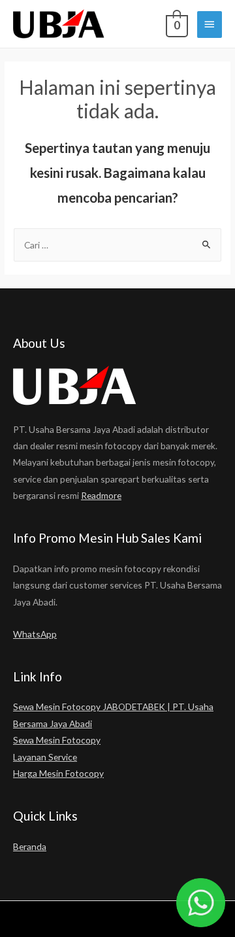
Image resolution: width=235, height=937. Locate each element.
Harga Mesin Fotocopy (58, 773)
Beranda (29, 846)
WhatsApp (35, 633)
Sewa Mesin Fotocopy (57, 739)
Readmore (101, 495)
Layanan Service (45, 756)
